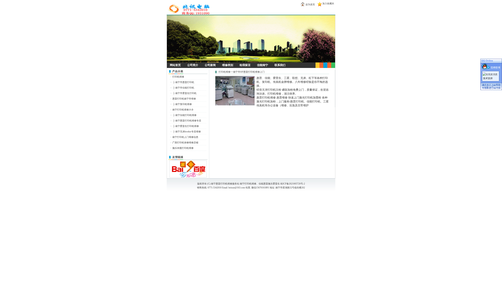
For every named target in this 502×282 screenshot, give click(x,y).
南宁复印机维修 (183, 104)
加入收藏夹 (328, 3)
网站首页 (175, 65)
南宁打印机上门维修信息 (185, 137)
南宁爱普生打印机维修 (187, 126)
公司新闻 (210, 65)
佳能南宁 (262, 65)
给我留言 (245, 65)
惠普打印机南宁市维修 (184, 98)
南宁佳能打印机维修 (185, 115)
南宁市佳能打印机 (184, 87)
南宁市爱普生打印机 (185, 93)
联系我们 (280, 65)
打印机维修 (178, 76)
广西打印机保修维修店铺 (185, 142)
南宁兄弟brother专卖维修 (188, 131)
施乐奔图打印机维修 (183, 148)
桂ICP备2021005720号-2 (292, 183)
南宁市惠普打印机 (184, 82)
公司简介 (192, 65)
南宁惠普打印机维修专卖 (188, 120)
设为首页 (310, 4)
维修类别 (227, 65)
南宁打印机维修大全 (183, 109)
